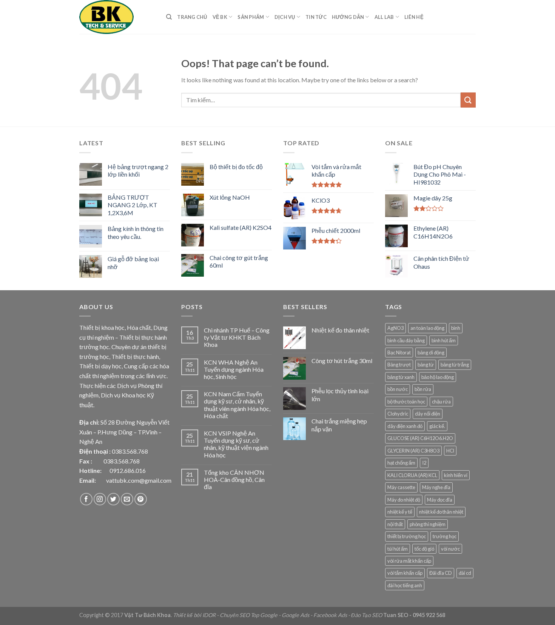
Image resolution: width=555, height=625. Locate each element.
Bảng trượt (399, 365)
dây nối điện (427, 414)
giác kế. (437, 426)
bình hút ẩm (444, 340)
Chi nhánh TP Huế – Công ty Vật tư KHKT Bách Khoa (237, 337)
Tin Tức (316, 17)
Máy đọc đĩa (439, 500)
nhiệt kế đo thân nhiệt (441, 512)
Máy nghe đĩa (436, 487)
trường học (444, 536)
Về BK (220, 17)
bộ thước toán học (406, 402)
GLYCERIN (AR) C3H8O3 (413, 451)
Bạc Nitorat (399, 352)
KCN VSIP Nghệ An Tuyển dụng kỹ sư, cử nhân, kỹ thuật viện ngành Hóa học (236, 444)
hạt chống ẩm (401, 463)
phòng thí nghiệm (428, 524)
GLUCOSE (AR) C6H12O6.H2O (420, 438)
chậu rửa (441, 402)
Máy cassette (401, 487)
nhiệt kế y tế (399, 512)
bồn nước (397, 389)
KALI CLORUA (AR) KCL (412, 475)
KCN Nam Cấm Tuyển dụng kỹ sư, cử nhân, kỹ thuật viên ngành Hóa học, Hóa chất (237, 404)
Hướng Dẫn (348, 17)
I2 (424, 463)
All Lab (384, 17)
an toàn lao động (427, 328)
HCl (450, 451)
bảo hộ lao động (437, 377)
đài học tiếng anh (404, 585)
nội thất (395, 524)
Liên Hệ (414, 17)
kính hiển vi (455, 475)
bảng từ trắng (455, 365)
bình (455, 328)
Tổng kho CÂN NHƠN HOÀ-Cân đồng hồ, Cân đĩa (234, 479)
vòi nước (450, 549)
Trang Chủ (192, 17)
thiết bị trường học (406, 536)
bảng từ (426, 365)
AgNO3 (395, 328)
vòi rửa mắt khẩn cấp (409, 561)
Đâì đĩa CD (440, 573)
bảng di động (431, 352)
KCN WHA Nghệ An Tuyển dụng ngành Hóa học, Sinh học (234, 369)
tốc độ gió (424, 549)
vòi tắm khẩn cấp (404, 573)
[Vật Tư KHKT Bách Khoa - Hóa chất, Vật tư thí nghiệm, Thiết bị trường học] (117, 17)
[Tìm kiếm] (169, 17)
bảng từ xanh (401, 377)
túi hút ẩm (397, 549)
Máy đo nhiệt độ (403, 500)
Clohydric (397, 414)
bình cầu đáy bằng (406, 340)
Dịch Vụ (284, 17)
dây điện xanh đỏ (404, 426)
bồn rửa (423, 389)
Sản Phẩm (250, 17)
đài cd (465, 573)
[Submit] (468, 99)
